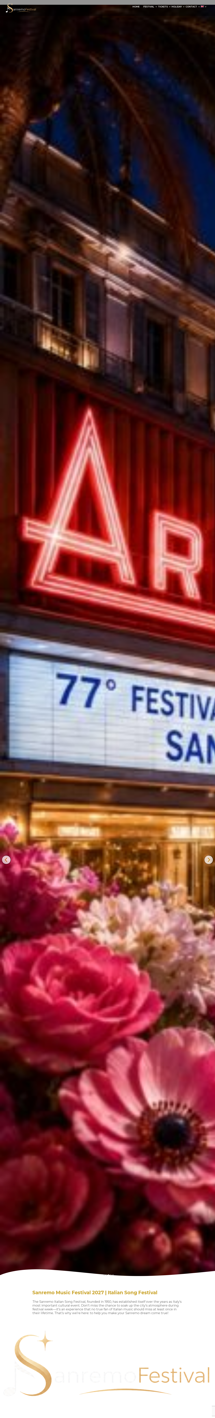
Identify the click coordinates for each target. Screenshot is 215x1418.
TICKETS (163, 7)
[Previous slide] (6, 860)
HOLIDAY (177, 7)
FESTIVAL (148, 7)
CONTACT (191, 7)
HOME (136, 7)
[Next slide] (208, 860)
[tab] (104, 1275)
